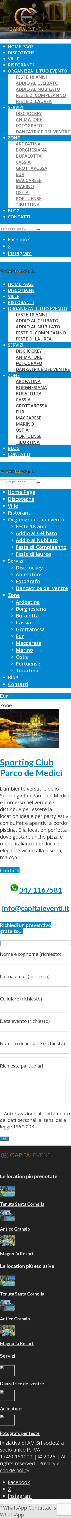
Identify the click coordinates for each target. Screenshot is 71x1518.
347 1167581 (40, 890)
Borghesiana (31, 150)
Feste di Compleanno (41, 95)
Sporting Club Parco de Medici (31, 767)
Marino (25, 186)
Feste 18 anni (31, 77)
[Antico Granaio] (7, 1219)
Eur (20, 174)
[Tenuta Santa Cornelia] (7, 1194)
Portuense (28, 198)
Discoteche (21, 53)
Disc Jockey (29, 113)
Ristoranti (21, 65)
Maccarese (28, 180)
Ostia (22, 192)
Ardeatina (28, 144)
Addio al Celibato (37, 83)
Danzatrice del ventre (43, 132)
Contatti (19, 217)
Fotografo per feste (20, 1433)
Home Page (21, 47)
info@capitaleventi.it (35, 908)
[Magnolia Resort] (7, 1244)
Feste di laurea (34, 101)
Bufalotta (29, 156)
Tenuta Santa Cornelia (22, 1204)
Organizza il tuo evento (37, 71)
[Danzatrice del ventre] (7, 1374)
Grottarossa (31, 168)
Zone (14, 138)
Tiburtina (28, 205)
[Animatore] (7, 1399)
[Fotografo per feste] (7, 1423)
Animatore (29, 119)
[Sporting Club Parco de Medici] (29, 746)
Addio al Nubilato (38, 89)
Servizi (15, 107)
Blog (14, 211)
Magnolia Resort (17, 1253)
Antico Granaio (15, 1229)
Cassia (23, 162)
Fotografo (29, 126)
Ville (13, 59)
